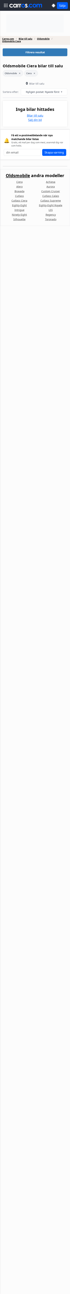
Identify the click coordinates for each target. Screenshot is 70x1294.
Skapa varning (54, 152)
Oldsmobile (43, 39)
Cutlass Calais (50, 196)
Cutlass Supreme (50, 200)
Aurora (50, 186)
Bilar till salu (25, 39)
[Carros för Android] (53, 5)
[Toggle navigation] (5, 5)
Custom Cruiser (50, 191)
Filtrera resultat (35, 52)
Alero (19, 186)
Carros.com (8, 39)
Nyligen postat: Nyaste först (43, 92)
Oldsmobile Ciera (11, 41)
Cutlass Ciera (19, 200)
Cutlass (19, 196)
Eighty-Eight (19, 205)
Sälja (62, 6)
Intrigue (19, 210)
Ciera (29, 73)
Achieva (50, 182)
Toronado (50, 219)
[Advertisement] (35, 23)
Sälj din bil (35, 120)
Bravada (19, 191)
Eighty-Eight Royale (50, 205)
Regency (51, 214)
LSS (51, 210)
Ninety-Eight (19, 214)
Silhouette (19, 219)
